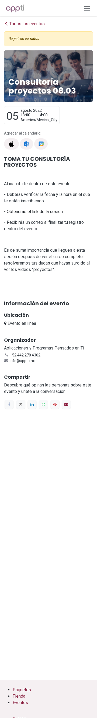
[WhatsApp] (43, 404)
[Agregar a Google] (40, 144)
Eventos (20, 702)
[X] (20, 404)
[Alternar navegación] (87, 8)
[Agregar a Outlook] (26, 144)
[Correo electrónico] (66, 404)
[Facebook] (9, 404)
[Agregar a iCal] (11, 144)
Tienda (19, 696)
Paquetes (22, 689)
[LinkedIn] (32, 404)
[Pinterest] (55, 404)
